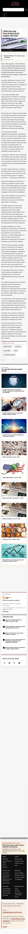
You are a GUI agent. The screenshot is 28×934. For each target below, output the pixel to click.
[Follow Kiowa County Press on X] (4, 663)
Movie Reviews (6, 891)
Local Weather (18, 879)
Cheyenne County (19, 861)
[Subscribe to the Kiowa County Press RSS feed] (14, 663)
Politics (4, 865)
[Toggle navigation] (4, 14)
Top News (5, 859)
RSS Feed (17, 891)
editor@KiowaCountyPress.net (12, 912)
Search (16, 888)
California (7, 350)
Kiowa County (18, 859)
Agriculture (7, 346)
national (18, 346)
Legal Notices (6, 883)
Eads (16, 865)
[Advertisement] (14, 726)
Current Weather (19, 873)
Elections (5, 867)
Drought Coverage (19, 877)
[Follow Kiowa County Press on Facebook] (9, 663)
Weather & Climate (19, 875)
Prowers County (19, 863)
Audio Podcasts (7, 893)
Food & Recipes (7, 888)
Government (6, 873)
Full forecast (5, 611)
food (15, 350)
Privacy (16, 897)
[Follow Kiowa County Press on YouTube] (19, 663)
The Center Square (9, 354)
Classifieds (5, 895)
